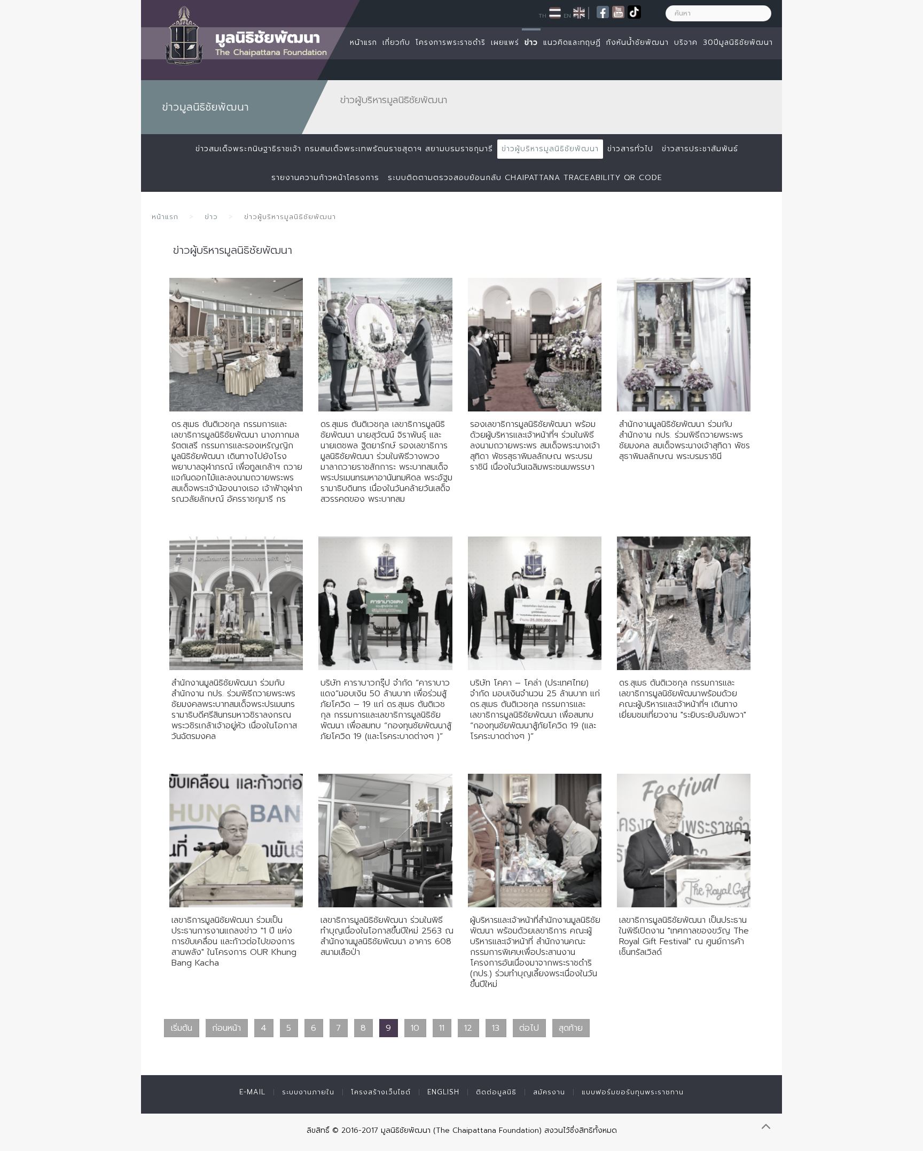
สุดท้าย (571, 1028)
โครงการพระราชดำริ (451, 42)
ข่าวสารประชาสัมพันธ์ (700, 148)
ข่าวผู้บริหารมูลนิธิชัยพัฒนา (550, 148)
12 (468, 1028)
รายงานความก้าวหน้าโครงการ (325, 177)
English (443, 1092)
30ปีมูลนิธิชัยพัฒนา (738, 42)
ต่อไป (529, 1028)
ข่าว (531, 42)
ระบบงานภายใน (308, 1092)
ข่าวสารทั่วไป (630, 148)
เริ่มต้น (181, 1028)
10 (415, 1028)
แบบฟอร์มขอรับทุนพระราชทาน (633, 1092)
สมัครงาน (549, 1092)
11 (441, 1028)
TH (542, 15)
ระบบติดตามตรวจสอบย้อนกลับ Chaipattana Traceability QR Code (525, 177)
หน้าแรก (363, 42)
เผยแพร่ (505, 42)
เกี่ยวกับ (396, 42)
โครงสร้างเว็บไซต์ (381, 1092)
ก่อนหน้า (226, 1028)
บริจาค (686, 42)
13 (495, 1028)
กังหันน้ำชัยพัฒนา (637, 42)
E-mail (252, 1092)
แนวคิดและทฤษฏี (572, 42)
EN (567, 15)
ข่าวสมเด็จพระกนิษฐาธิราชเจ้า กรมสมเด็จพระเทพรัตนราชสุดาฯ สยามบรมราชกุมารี (344, 148)
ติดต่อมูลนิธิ (496, 1092)
